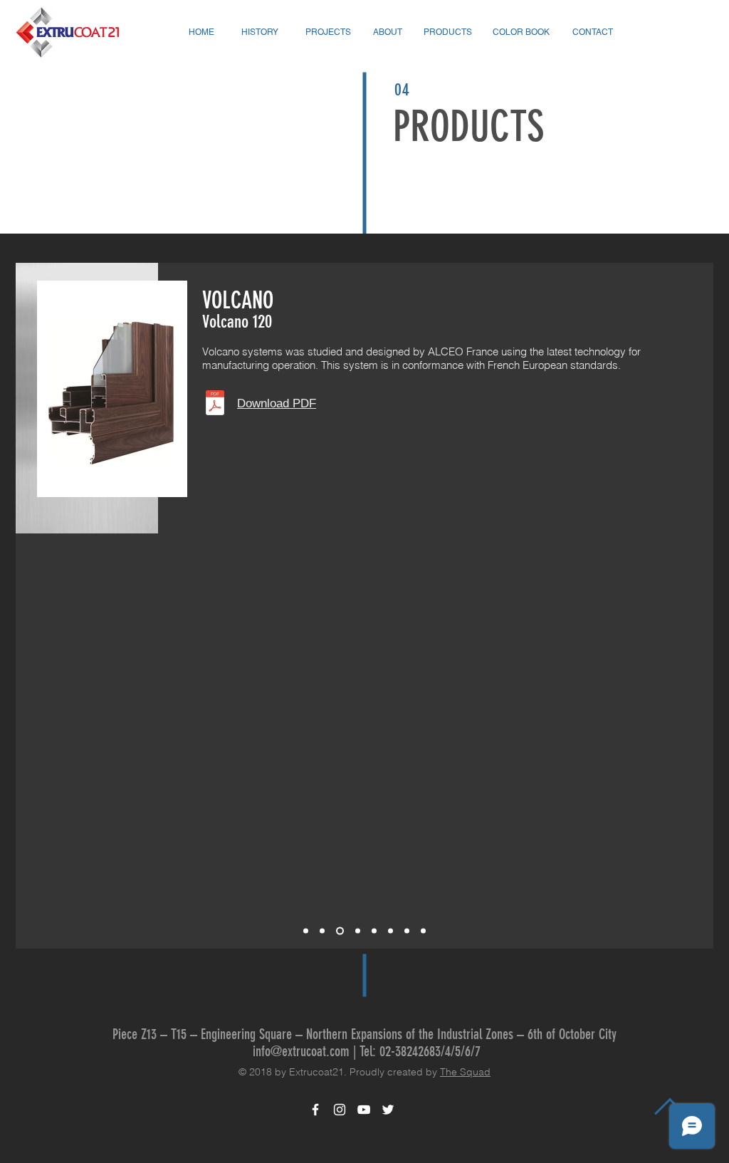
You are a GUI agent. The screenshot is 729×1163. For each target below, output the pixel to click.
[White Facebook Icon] (315, 1109)
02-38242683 (410, 1051)
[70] (305, 931)
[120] (338, 931)
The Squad (465, 1071)
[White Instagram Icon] (339, 1109)
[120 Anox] (356, 931)
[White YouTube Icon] (364, 1109)
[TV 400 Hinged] (423, 931)
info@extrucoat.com (301, 1051)
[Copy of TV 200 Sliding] (406, 931)
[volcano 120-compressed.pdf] (215, 404)
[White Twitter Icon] (388, 1109)
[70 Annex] (322, 931)
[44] (374, 931)
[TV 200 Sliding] (390, 931)
